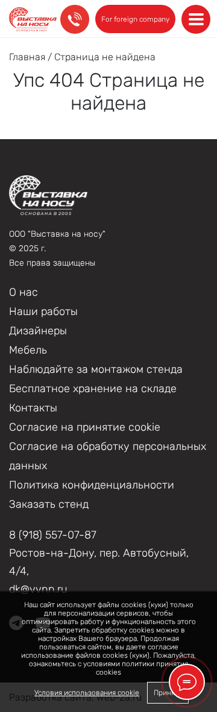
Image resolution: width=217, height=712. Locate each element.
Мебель (28, 350)
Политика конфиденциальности (91, 485)
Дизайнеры (38, 330)
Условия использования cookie (86, 693)
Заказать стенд (49, 504)
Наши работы (43, 311)
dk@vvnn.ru (38, 589)
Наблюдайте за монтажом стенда (96, 369)
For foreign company (135, 19)
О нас (23, 292)
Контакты (33, 407)
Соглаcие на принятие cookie (84, 427)
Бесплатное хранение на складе (93, 388)
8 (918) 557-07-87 (52, 535)
